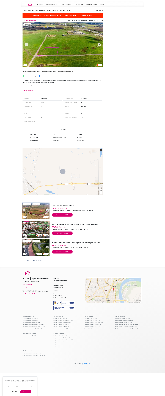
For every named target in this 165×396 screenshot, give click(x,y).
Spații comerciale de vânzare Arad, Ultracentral (127, 328)
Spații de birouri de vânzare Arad (123, 322)
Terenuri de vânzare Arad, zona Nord (63, 71)
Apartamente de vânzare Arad (30, 318)
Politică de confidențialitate (60, 297)
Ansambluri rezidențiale (52, 4)
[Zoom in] (101, 190)
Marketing (29, 386)
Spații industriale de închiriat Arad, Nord (63, 344)
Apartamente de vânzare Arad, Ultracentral (33, 324)
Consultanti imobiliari (91, 4)
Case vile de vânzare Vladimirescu (62, 322)
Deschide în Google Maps (30, 293)
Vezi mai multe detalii (62, 214)
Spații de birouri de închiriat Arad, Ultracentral (64, 342)
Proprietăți (40, 4)
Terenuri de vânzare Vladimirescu (92, 324)
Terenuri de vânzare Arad (44, 71)
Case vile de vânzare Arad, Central (62, 328)
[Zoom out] (101, 193)
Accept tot (25, 391)
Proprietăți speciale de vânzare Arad (32, 353)
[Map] (63, 171)
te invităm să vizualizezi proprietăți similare (77, 15)
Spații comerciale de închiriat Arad (62, 346)
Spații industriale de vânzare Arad (123, 318)
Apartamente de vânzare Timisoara (31, 322)
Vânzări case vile (58, 316)
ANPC (55, 293)
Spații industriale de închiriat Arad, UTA (63, 340)
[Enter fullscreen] (101, 150)
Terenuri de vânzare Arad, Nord (92, 326)
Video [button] (40, 235)
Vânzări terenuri (88, 316)
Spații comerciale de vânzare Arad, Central (126, 326)
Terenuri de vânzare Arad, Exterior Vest (94, 328)
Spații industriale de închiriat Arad (61, 335)
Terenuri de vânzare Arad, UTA (92, 320)
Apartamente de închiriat (29, 333)
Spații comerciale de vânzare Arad (124, 320)
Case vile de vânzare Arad (60, 318)
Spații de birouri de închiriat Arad (61, 337)
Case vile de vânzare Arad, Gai (61, 324)
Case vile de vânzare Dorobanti (61, 326)
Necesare (12, 386)
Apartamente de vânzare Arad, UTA (31, 320)
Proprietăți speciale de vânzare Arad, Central (34, 355)
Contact (102, 4)
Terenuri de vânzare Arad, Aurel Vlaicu (93, 322)
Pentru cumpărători (66, 4)
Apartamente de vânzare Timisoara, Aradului (34, 326)
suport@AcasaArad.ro (29, 287)
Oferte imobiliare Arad (29, 71)
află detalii (23, 380)
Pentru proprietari (78, 4)
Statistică (20, 386)
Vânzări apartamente (28, 316)
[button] (26, 44)
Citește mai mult (28, 90)
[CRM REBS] (85, 363)
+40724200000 (27, 284)
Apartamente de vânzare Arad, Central (32, 328)
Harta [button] (100, 65)
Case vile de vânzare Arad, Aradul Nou (63, 320)
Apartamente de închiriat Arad (30, 335)
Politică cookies (57, 295)
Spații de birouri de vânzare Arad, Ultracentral (126, 324)
